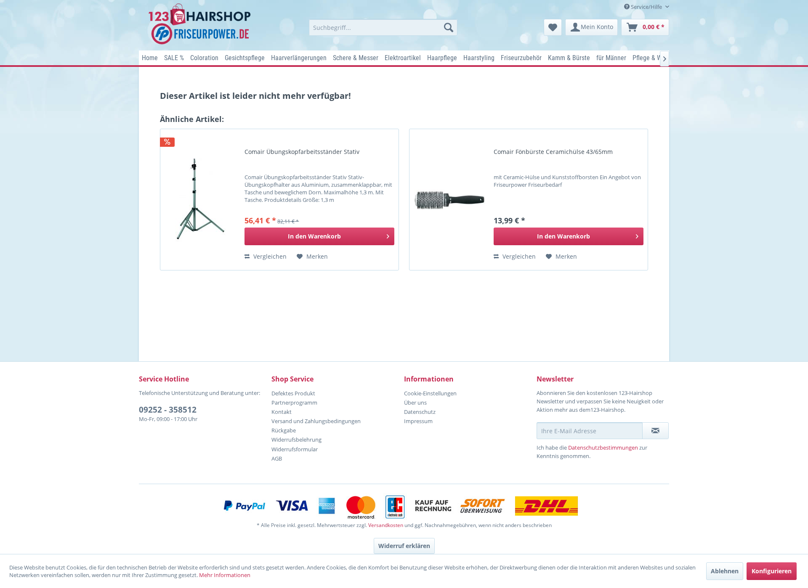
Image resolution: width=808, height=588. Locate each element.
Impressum (418, 421)
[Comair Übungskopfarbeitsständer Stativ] (200, 200)
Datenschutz (420, 412)
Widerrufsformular (294, 449)
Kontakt (281, 412)
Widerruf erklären (404, 546)
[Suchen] (448, 27)
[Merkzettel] (553, 27)
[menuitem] (383, 27)
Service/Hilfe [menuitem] (646, 7)
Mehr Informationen (224, 575)
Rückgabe (283, 430)
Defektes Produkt (293, 393)
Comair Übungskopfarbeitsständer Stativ (302, 152)
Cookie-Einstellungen (430, 393)
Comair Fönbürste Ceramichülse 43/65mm (553, 152)
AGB (276, 458)
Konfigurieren (772, 571)
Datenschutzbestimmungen (603, 447)
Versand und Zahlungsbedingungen (316, 421)
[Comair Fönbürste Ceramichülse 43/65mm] (449, 200)
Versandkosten (385, 525)
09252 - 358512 (168, 409)
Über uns (415, 402)
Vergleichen (269, 256)
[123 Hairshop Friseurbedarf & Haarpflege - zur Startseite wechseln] (201, 24)
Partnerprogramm (294, 402)
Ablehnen (725, 571)
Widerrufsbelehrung (296, 439)
